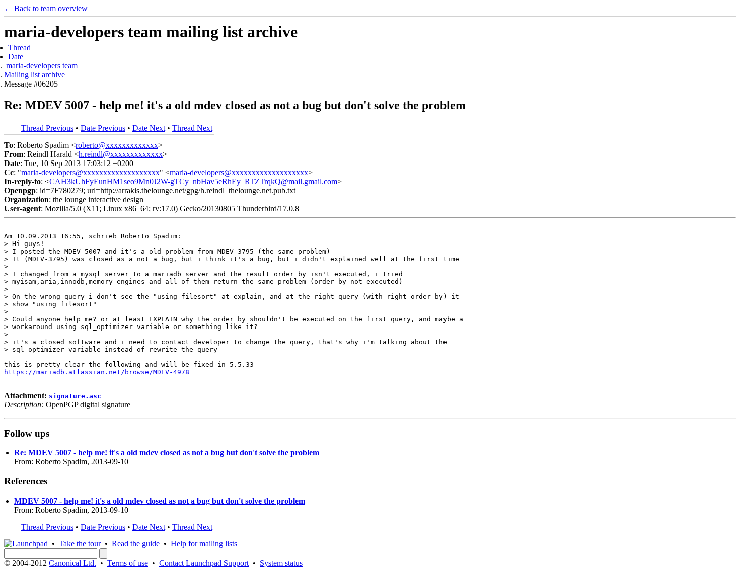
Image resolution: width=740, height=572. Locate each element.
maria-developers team (42, 65)
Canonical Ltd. (72, 563)
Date (15, 56)
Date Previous (103, 128)
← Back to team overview (46, 8)
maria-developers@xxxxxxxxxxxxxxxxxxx (90, 172)
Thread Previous (47, 128)
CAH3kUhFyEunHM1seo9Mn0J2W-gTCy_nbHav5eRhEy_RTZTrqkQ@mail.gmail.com (193, 181)
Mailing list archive (34, 74)
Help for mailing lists (204, 543)
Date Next (148, 128)
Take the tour (80, 543)
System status (281, 563)
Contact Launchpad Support (204, 563)
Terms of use (127, 563)
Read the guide (136, 543)
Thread (19, 47)
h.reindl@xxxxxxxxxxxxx (121, 154)
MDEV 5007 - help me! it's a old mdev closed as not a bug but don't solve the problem (159, 501)
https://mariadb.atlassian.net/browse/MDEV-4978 (96, 372)
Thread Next (192, 128)
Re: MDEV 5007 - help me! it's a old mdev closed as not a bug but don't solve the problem (166, 452)
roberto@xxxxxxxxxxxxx (117, 145)
